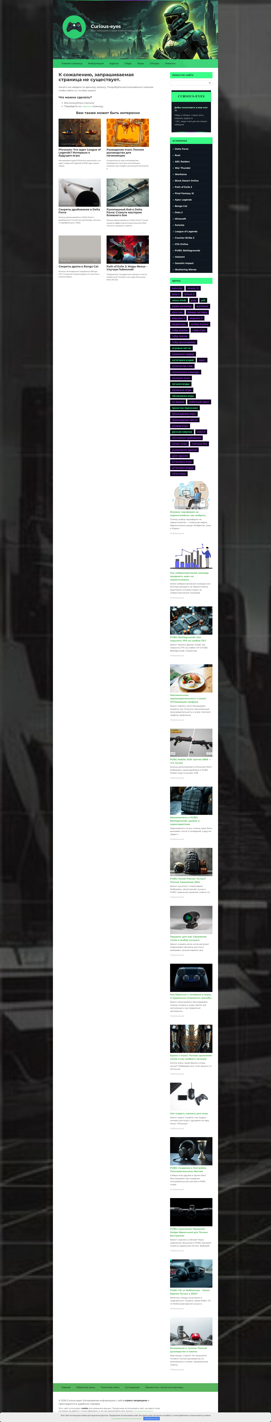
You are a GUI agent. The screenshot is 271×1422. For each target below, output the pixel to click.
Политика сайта (110, 1387)
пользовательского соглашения (126, 1418)
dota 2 (175, 294)
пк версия (178, 401)
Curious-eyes (106, 26)
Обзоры (154, 63)
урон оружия (180, 455)
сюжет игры (179, 443)
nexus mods (179, 300)
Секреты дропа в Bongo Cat (78, 266)
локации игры (181, 378)
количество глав (182, 366)
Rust (177, 155)
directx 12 (193, 288)
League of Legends (186, 231)
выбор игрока (199, 324)
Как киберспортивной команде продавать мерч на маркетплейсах (189, 576)
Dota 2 (179, 212)
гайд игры (199, 330)
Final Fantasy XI (184, 193)
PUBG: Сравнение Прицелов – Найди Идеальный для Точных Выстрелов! (189, 1232)
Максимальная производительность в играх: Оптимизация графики (188, 698)
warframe (202, 306)
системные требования (186, 437)
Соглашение (132, 1387)
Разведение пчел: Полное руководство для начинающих (125, 152)
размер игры (180, 425)
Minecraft (180, 218)
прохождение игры (184, 413)
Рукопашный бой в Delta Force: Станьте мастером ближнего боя (124, 212)
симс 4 (201, 431)
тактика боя (199, 443)
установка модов (182, 467)
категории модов (183, 360)
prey (193, 300)
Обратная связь (85, 1387)
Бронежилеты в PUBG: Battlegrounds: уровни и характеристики (185, 821)
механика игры (181, 390)
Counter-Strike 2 (184, 237)
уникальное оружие (184, 449)
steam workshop (182, 306)
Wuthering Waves (185, 269)
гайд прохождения (183, 342)
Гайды (128, 63)
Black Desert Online (187, 180)
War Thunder (183, 168)
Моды (140, 63)
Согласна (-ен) (151, 1418)
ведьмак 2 (178, 318)
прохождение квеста (185, 419)
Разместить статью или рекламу (164, 1387)
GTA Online (181, 244)
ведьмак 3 (196, 318)
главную (86, 106)
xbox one (177, 312)
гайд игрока (179, 330)
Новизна (170, 63)
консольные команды (185, 372)
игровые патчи (181, 348)
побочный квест (199, 401)
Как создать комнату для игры (189, 1113)
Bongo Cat (181, 206)
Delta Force (181, 149)
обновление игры (183, 395)
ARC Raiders (182, 161)
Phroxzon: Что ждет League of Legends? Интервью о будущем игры (80, 152)
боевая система (197, 312)
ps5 (203, 300)
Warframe (181, 174)
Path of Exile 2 (183, 187)
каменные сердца (183, 354)
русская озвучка (182, 431)
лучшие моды (181, 383)
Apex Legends (183, 199)
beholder (177, 288)
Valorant (180, 257)
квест (202, 360)
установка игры (182, 461)
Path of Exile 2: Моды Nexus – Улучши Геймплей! (127, 268)
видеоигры (179, 324)
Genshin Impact (184, 263)
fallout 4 (189, 294)
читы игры (179, 473)
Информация (96, 63)
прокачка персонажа (185, 407)
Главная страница (71, 63)
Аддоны (114, 63)
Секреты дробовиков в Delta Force (79, 211)
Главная (66, 1387)
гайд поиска (179, 336)
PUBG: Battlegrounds (187, 250)
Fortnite (179, 225)
